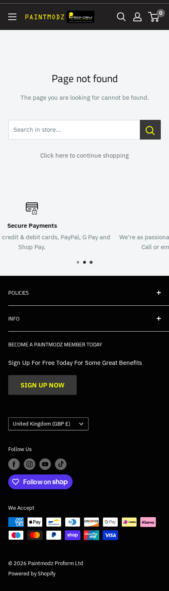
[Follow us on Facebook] (14, 464)
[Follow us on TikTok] (60, 464)
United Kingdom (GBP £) (41, 423)
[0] (154, 17)
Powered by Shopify (31, 573)
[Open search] (121, 16)
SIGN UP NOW (42, 385)
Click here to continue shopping (84, 155)
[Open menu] (12, 17)
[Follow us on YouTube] (45, 464)
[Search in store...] (150, 130)
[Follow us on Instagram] (29, 464)
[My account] (137, 16)
